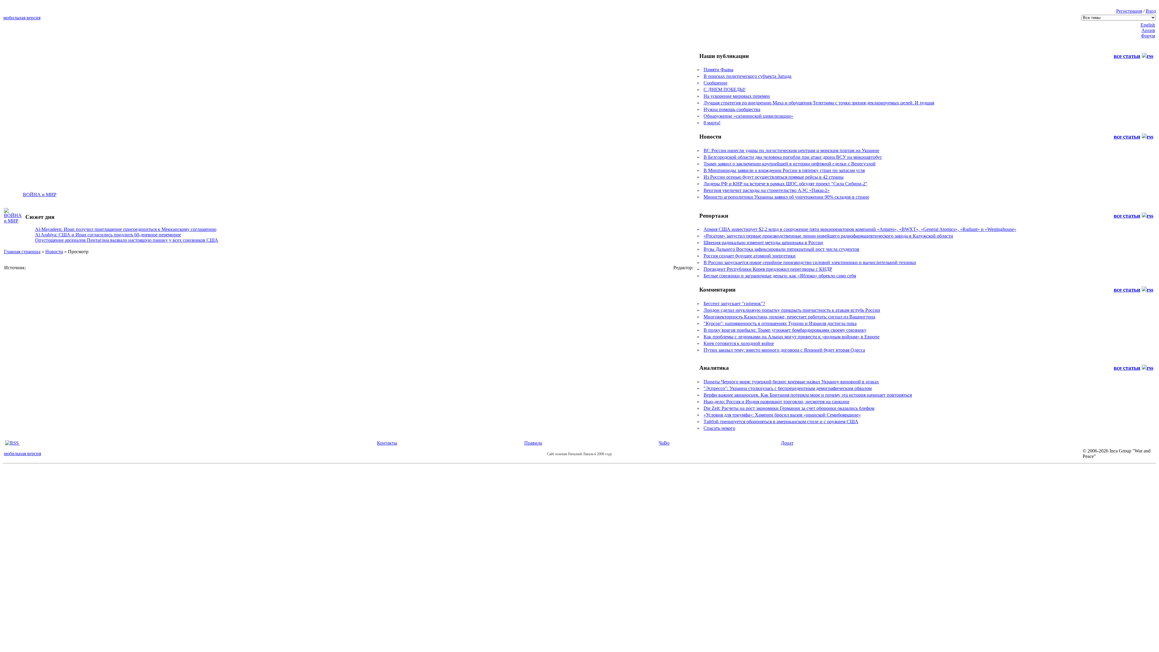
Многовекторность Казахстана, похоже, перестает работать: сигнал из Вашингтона (789, 316)
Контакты (387, 443)
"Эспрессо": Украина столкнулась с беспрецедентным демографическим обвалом (788, 388)
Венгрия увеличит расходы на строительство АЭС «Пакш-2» (767, 190)
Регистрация (1129, 11)
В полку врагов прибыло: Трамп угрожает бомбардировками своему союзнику (785, 330)
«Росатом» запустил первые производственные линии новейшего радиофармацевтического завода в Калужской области (828, 235)
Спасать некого (719, 428)
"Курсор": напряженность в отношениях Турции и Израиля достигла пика (780, 323)
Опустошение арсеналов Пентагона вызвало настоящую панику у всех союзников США (126, 240)
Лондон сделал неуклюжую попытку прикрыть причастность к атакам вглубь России (792, 310)
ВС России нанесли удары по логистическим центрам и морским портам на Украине (791, 150)
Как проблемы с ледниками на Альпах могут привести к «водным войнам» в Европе (792, 336)
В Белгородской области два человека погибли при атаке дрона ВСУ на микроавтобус (793, 157)
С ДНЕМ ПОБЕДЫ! (725, 89)
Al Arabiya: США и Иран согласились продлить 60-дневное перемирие (108, 234)
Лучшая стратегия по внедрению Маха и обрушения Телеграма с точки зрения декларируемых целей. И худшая (819, 102)
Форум (1148, 35)
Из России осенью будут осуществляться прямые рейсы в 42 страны (774, 177)
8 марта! (712, 122)
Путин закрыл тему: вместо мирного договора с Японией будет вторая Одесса (784, 350)
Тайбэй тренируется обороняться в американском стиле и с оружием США (781, 421)
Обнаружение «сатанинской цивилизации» (748, 116)
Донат (787, 443)
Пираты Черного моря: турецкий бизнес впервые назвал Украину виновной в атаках (791, 381)
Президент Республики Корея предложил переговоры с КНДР (768, 269)
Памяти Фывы (718, 69)
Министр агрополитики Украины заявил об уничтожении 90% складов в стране (786, 197)
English (1148, 24)
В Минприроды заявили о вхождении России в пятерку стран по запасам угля (784, 170)
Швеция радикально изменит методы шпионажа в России (763, 242)
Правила (533, 443)
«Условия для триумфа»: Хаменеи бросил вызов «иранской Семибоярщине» (782, 414)
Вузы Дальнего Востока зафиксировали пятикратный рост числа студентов (781, 249)
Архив (1148, 30)
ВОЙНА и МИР (39, 194)
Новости (54, 251)
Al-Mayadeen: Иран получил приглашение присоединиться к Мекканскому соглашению (125, 229)
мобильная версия (21, 17)
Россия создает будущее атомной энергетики (750, 255)
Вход (1151, 11)
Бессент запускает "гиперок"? (734, 303)
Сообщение (715, 82)
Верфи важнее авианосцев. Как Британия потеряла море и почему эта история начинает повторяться (808, 395)
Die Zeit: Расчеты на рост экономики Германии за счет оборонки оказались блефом (789, 408)
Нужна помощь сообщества (732, 109)
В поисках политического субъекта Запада (747, 76)
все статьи (1127, 56)
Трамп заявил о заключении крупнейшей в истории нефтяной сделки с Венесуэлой (790, 163)
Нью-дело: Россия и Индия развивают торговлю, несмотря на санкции (776, 401)
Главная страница (22, 251)
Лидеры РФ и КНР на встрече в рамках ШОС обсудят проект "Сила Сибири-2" (785, 183)
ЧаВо (664, 443)
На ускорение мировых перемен (737, 96)
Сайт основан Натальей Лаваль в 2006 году (579, 454)
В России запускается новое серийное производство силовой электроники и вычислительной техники (810, 262)
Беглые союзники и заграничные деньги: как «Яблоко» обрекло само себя (780, 275)
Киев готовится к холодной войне (739, 343)
